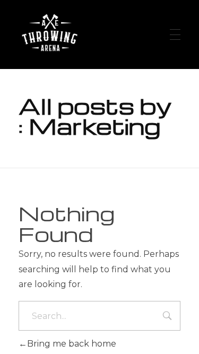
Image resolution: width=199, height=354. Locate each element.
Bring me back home (71, 344)
